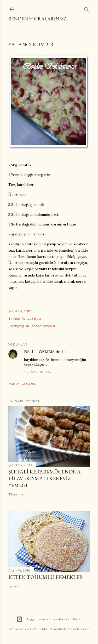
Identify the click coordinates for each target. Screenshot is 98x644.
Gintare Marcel (41, 629)
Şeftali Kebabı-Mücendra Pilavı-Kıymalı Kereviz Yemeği (44, 478)
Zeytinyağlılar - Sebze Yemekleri (32, 326)
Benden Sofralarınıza (37, 19)
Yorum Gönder (22, 384)
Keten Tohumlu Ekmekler (45, 577)
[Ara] (86, 8)
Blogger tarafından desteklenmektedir (53, 619)
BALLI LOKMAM (39, 351)
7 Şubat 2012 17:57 (37, 372)
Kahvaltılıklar (32, 318)
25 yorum (15, 494)
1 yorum (14, 586)
